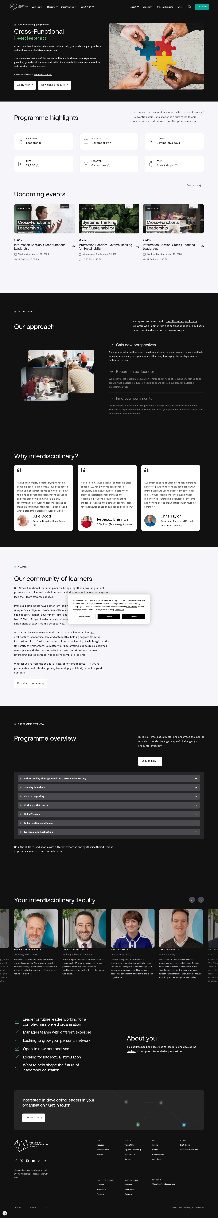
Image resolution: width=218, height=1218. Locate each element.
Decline (109, 617)
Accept (134, 617)
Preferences (84, 617)
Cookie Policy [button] (131, 607)
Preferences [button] (119, 610)
